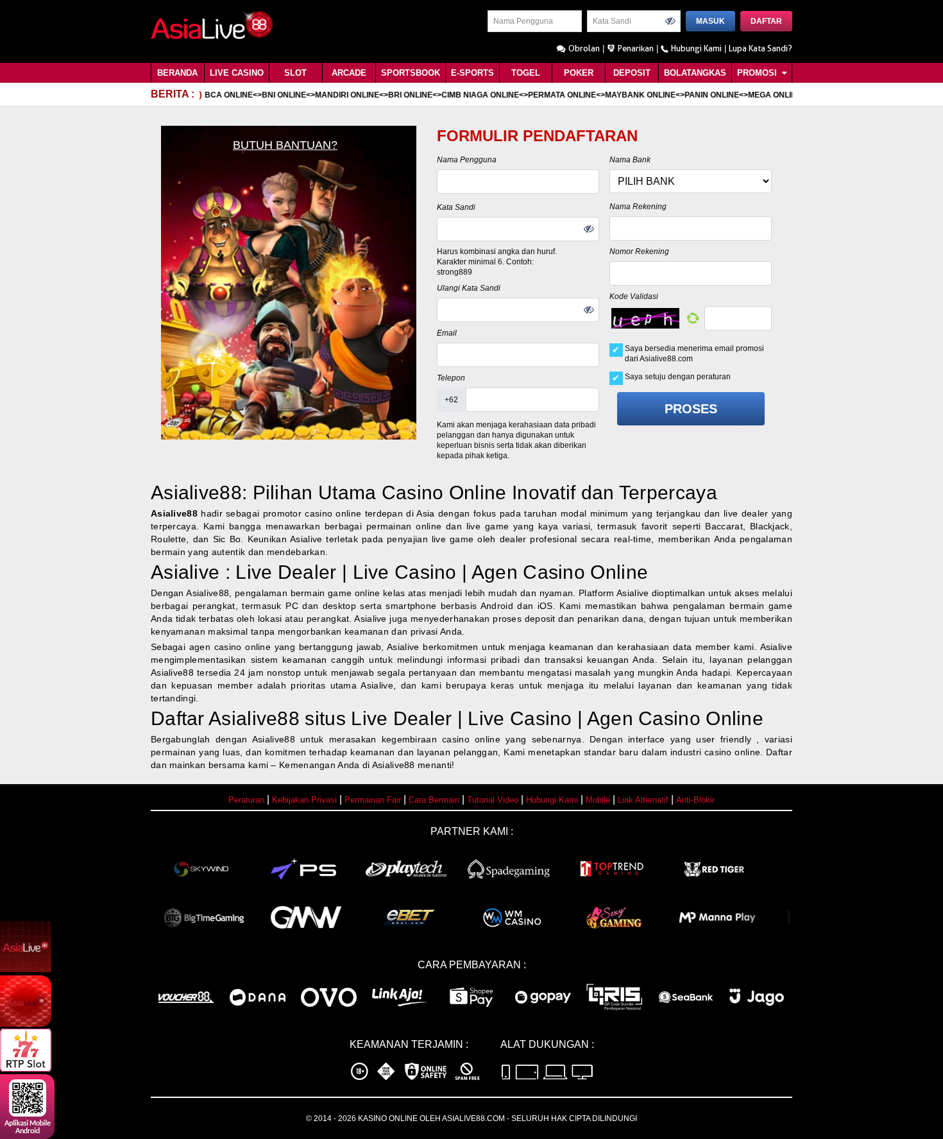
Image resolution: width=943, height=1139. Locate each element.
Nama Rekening (638, 206)
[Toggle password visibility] (670, 21)
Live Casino (237, 73)
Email (447, 333)
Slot (295, 73)
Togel (525, 73)
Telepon (451, 377)
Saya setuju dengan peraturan (678, 376)
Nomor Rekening (639, 251)
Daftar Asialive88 (225, 718)
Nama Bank (629, 159)
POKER (578, 73)
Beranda (177, 73)
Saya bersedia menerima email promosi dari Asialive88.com (694, 353)
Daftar (766, 21)
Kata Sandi (456, 207)
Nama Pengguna (467, 159)
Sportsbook (410, 73)
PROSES (691, 409)
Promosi (758, 73)
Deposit (631, 73)
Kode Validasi (633, 296)
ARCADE (349, 73)
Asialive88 (174, 513)
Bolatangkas (695, 73)
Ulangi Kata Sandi (468, 288)
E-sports (472, 73)
